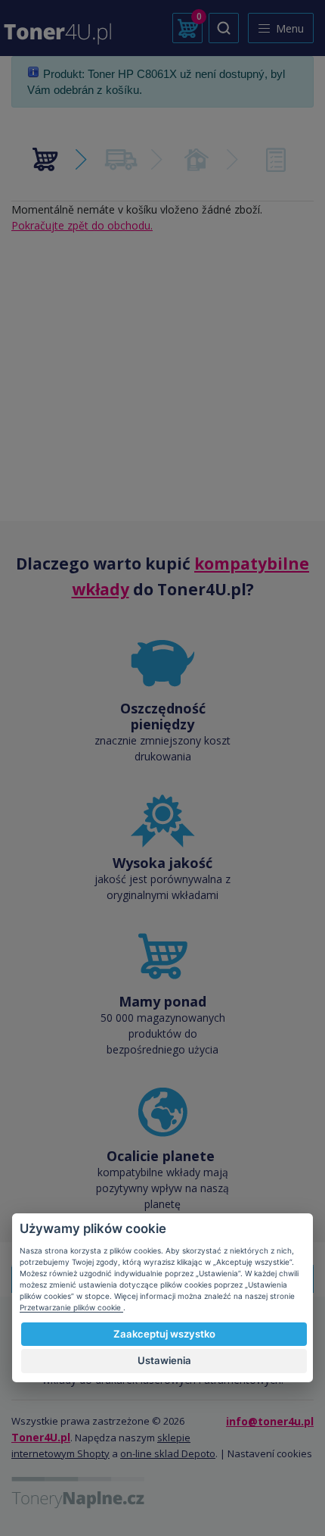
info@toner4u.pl (270, 1421)
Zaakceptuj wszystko (164, 1334)
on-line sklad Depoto (167, 1453)
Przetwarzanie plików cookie (71, 1307)
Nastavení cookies (270, 1453)
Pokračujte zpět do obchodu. (82, 225)
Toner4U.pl (40, 1437)
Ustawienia (164, 1360)
